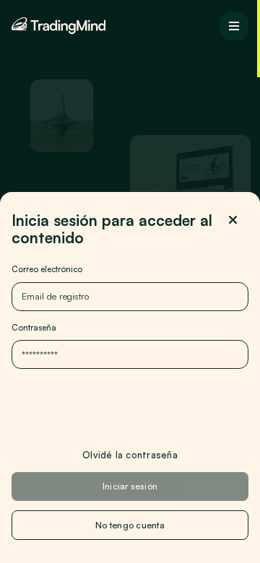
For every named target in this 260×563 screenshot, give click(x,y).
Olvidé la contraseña (130, 454)
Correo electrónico (47, 269)
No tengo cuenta (130, 525)
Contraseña (34, 327)
